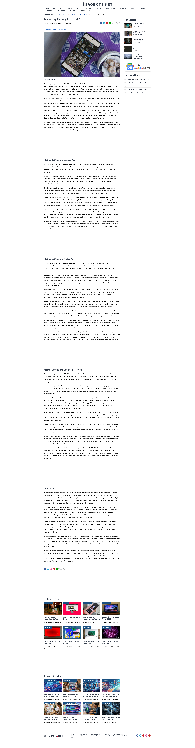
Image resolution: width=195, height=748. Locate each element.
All (90, 10)
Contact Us (94, 735)
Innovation (61, 10)
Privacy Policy (113, 735)
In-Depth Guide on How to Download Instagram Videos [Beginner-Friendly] (137, 86)
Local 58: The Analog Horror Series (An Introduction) (138, 55)
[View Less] (118, 23)
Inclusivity (107, 734)
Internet (143, 8)
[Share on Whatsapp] (110, 23)
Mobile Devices (63, 29)
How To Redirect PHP (137, 47)
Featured (73, 10)
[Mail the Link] (116, 23)
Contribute (74, 735)
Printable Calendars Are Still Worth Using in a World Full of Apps (52, 719)
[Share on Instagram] (51, 569)
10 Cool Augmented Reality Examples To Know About (138, 24)
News (82, 10)
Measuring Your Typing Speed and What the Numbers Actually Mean (52, 696)
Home (47, 8)
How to (98, 8)
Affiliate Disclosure (126, 735)
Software (49, 10)
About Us (73, 734)
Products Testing (118, 734)
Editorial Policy (95, 734)
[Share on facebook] (101, 23)
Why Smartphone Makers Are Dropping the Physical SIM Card (111, 719)
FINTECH (78, 8)
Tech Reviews (110, 8)
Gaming (88, 8)
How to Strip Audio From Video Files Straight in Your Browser (71, 719)
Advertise (84, 735)
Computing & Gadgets (50, 29)
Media (133, 8)
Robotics (69, 8)
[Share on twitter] (104, 23)
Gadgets (123, 8)
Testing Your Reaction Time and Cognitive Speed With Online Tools (91, 719)
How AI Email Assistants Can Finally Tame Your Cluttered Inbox (110, 696)
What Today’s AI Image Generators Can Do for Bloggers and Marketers (71, 696)
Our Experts (83, 734)
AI (54, 8)
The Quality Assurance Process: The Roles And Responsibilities (137, 82)
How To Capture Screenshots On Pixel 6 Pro (90, 619)
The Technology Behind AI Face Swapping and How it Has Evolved (91, 696)
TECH (60, 8)
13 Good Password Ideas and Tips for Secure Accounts (137, 89)
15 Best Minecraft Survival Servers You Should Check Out (138, 92)
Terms (103, 735)
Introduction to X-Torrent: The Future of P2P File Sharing (138, 39)
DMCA (73, 737)
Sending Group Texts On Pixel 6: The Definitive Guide (139, 32)
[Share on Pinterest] (107, 23)
